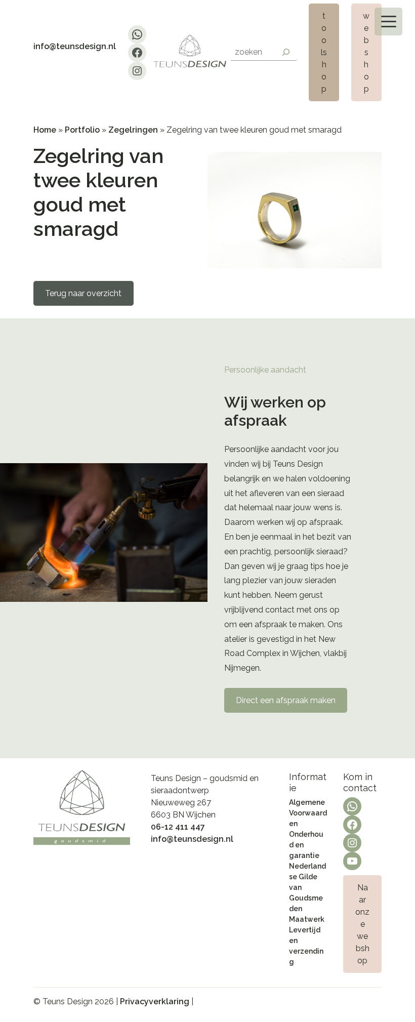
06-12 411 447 (178, 827)
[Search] (286, 52)
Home (44, 130)
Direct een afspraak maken (286, 700)
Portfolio (82, 130)
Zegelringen (133, 130)
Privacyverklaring (154, 1001)
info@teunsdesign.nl (74, 46)
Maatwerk (306, 919)
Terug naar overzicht (83, 293)
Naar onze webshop (362, 924)
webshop (366, 52)
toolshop (324, 52)
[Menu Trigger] (388, 21)
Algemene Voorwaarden (308, 813)
